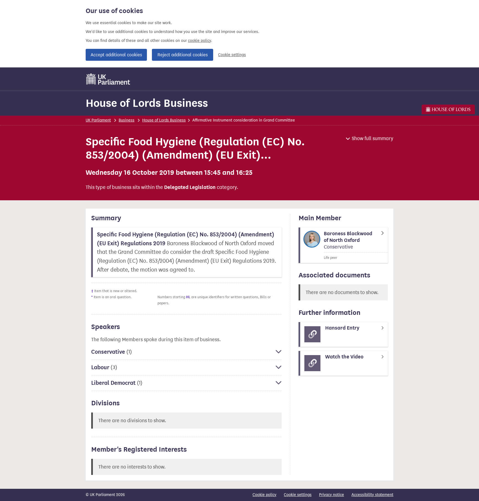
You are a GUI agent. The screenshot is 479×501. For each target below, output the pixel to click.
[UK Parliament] (108, 79)
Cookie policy (264, 494)
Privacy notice (331, 494)
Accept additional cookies (116, 54)
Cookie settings (232, 54)
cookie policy (199, 40)
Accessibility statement (372, 494)
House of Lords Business (147, 103)
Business (126, 120)
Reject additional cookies (182, 54)
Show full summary (372, 138)
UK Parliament (98, 120)
